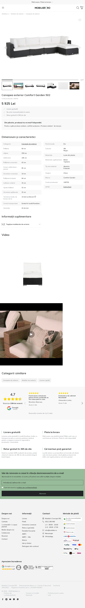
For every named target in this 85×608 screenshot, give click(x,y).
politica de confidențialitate (27, 488)
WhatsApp (49, 536)
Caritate (5, 522)
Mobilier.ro (5, 14)
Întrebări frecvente (28, 531)
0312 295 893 (50, 522)
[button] (42, 2)
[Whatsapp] (18, 599)
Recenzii (5, 536)
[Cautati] (78, 8)
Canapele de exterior (33, 14)
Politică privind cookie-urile (56, 594)
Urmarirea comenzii (29, 525)
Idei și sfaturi (26, 543)
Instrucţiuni (67, 187)
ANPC (24, 534)
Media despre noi (8, 530)
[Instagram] (7, 599)
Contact (4, 539)
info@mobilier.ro (51, 530)
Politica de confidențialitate (10, 594)
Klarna (24, 540)
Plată (24, 522)
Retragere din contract (30, 546)
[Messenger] (15, 599)
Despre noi (5, 519)
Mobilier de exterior (17, 14)
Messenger (49, 533)
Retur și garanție (28, 528)
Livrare (24, 519)
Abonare (42, 494)
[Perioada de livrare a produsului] (35, 198)
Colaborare (6, 533)
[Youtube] (11, 599)
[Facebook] (3, 599)
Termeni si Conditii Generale (32, 594)
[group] (39, 401)
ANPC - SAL (26, 537)
